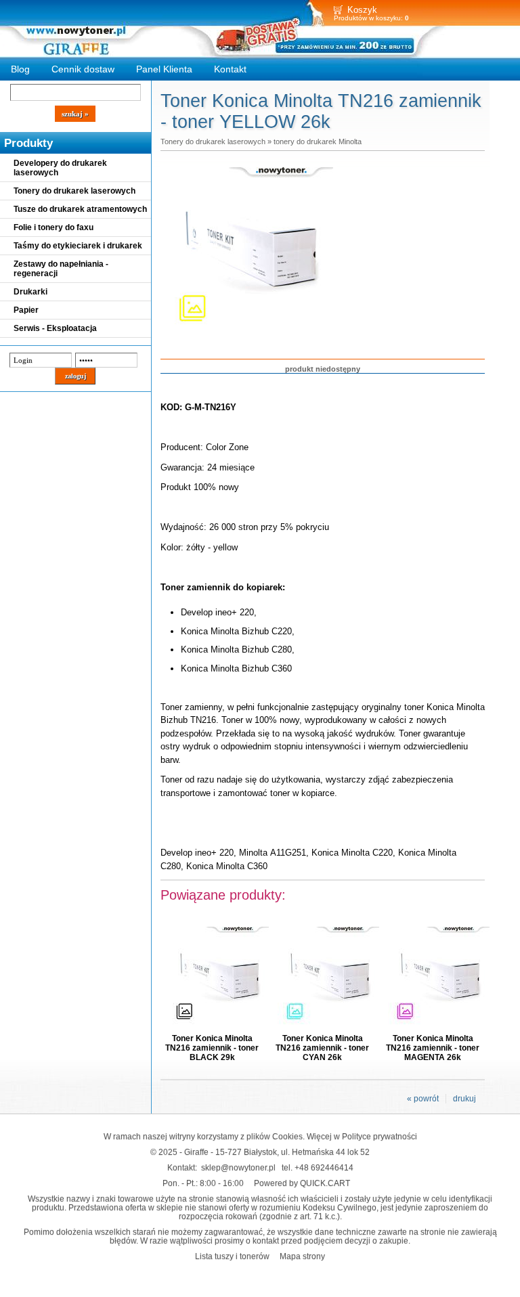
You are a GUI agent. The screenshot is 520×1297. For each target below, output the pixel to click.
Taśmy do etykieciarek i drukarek (78, 245)
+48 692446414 (324, 1167)
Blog (20, 69)
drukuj (464, 1098)
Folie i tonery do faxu (53, 227)
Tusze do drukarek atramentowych (80, 209)
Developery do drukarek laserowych (60, 167)
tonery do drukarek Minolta (318, 141)
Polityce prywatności (379, 1136)
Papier (26, 310)
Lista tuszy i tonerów (232, 1256)
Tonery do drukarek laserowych (74, 191)
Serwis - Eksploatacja (55, 328)
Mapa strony (302, 1256)
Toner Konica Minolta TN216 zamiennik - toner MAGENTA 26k (432, 1048)
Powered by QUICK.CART (302, 1183)
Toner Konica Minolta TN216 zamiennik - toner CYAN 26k (322, 1048)
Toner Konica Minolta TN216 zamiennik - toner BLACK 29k (212, 1048)
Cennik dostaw (82, 69)
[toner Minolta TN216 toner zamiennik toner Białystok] (248, 337)
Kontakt (230, 69)
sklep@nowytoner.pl (238, 1167)
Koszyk (362, 10)
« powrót (423, 1098)
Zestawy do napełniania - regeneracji (61, 268)
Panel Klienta (164, 69)
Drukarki (30, 291)
